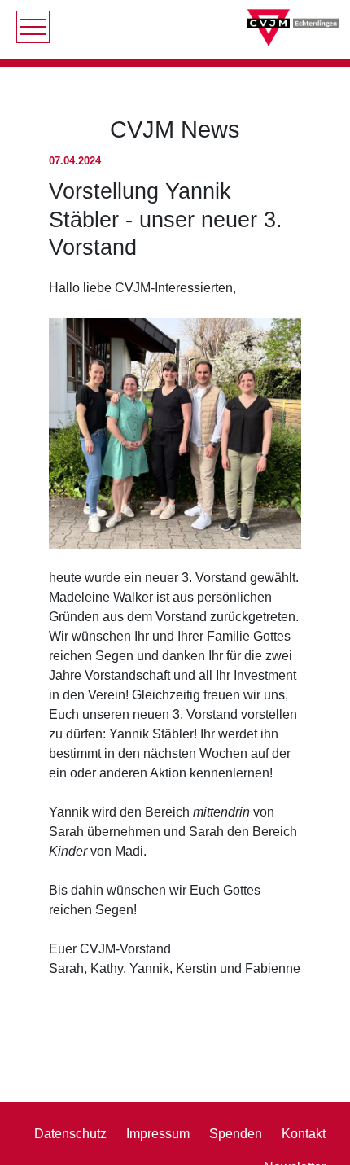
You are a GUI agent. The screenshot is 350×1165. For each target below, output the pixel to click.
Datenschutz (70, 1134)
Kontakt (304, 1134)
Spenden (235, 1134)
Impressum (158, 1134)
